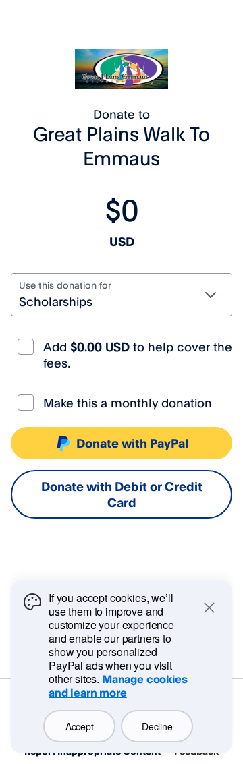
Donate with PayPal (132, 443)
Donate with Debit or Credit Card (121, 494)
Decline (157, 726)
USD (121, 241)
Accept (79, 726)
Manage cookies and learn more (118, 685)
